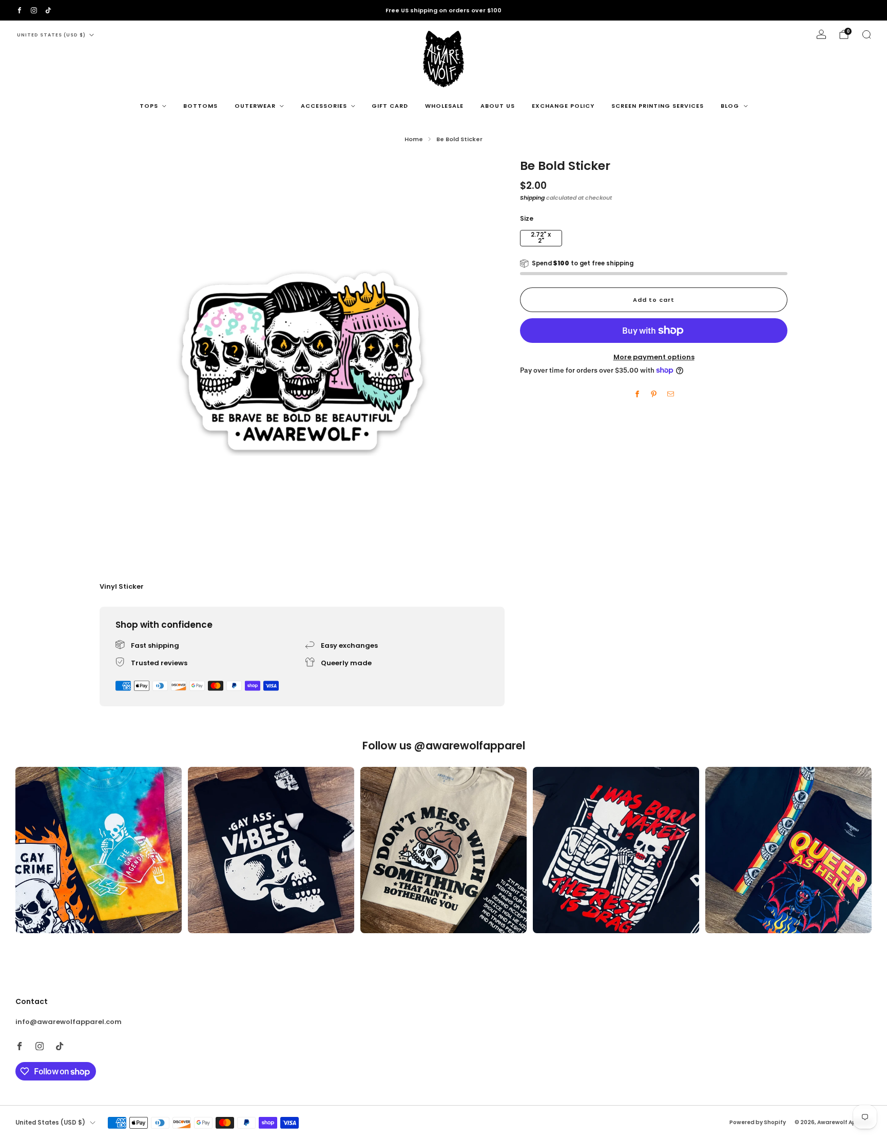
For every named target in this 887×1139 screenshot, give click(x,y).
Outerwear (255, 106)
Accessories (324, 106)
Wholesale (444, 106)
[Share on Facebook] (637, 394)
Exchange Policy (563, 106)
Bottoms (200, 106)
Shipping (532, 197)
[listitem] (443, 10)
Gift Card (390, 106)
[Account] (821, 34)
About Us (497, 106)
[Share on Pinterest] (654, 394)
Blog (730, 106)
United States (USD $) (51, 35)
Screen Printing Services (657, 106)
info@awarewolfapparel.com (68, 1022)
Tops (149, 106)
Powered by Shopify (757, 1122)
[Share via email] (670, 394)
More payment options (654, 357)
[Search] (866, 34)
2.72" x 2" (541, 237)
